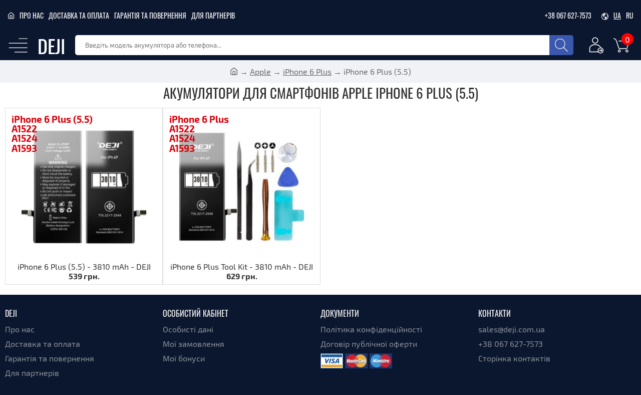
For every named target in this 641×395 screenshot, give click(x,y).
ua (617, 15)
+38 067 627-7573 (568, 15)
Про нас (32, 15)
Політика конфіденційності (371, 329)
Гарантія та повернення (150, 15)
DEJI (51, 45)
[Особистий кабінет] (596, 47)
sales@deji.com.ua (511, 329)
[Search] (561, 45)
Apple (260, 71)
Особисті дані (188, 329)
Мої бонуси (184, 358)
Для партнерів (213, 15)
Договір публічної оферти (368, 343)
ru (629, 15)
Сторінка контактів (514, 358)
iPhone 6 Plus (307, 71)
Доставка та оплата (79, 15)
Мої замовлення (193, 343)
